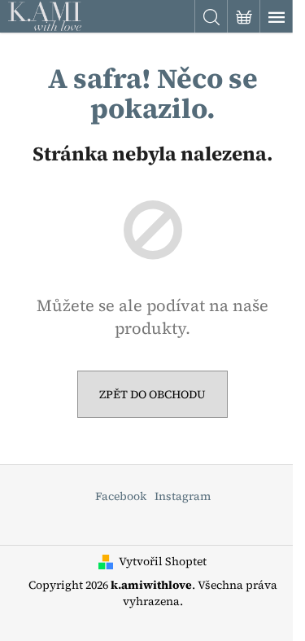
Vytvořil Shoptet (163, 561)
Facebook (120, 496)
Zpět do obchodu (152, 394)
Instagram (183, 496)
